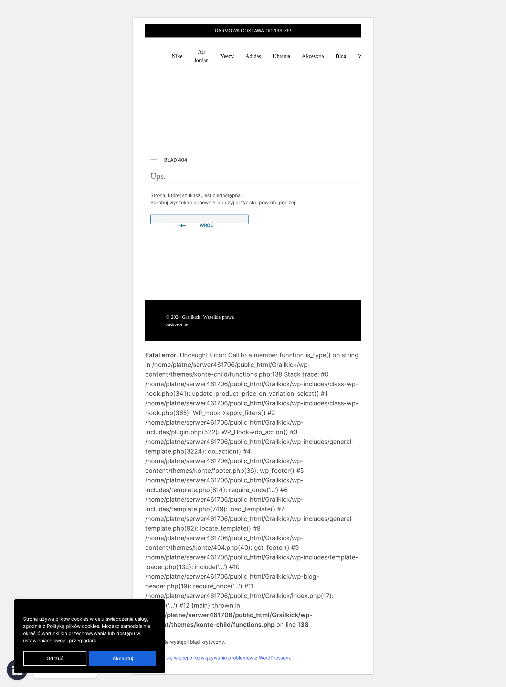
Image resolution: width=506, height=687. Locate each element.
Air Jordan (201, 56)
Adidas (253, 56)
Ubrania (281, 56)
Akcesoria (313, 56)
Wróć (206, 223)
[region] (89, 636)
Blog (341, 56)
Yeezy (227, 56)
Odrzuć (54, 658)
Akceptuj (123, 658)
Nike (177, 56)
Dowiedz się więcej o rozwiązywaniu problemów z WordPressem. (218, 658)
